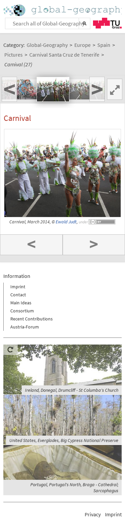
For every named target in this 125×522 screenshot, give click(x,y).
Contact (18, 295)
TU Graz (107, 23)
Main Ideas (20, 303)
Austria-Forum (24, 327)
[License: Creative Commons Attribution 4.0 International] (102, 221)
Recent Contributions (31, 319)
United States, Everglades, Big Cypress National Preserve (63, 440)
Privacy (93, 514)
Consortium (22, 311)
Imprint (17, 287)
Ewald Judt (66, 222)
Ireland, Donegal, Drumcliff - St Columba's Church (71, 390)
